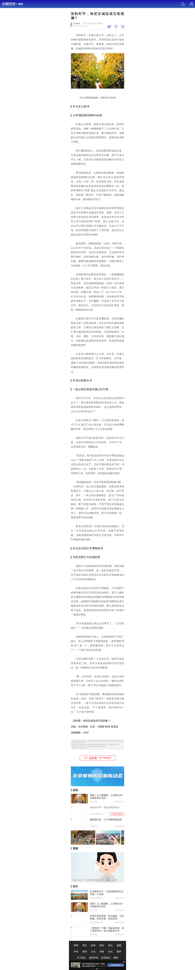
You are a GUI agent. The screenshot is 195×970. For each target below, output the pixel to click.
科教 (101, 951)
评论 (76, 951)
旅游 (20, 4)
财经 (101, 945)
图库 (119, 951)
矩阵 (84, 951)
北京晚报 (76, 23)
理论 (84, 945)
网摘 (115, 957)
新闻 (76, 945)
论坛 (110, 951)
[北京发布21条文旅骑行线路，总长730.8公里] (83, 837)
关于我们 (81, 957)
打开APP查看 (116, 814)
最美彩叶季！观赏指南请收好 (105, 807)
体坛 (110, 945)
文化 (93, 951)
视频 (119, 945)
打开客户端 (115, 965)
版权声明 (93, 957)
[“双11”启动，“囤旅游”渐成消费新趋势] (108, 837)
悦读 (93, 945)
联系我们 (105, 957)
